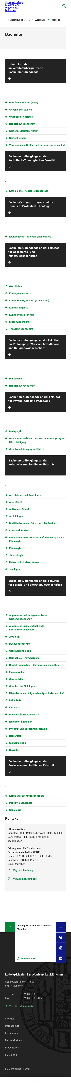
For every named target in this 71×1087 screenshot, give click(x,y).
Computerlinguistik (20, 650)
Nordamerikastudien (20, 721)
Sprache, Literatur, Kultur (23, 130)
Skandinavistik (17, 742)
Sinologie (14, 569)
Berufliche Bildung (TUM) (23, 102)
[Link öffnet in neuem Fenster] (35, 942)
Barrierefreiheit (13, 1040)
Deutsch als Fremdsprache (24, 657)
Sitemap (10, 1018)
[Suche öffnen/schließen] (64, 6)
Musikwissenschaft (20, 321)
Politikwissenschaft (20, 802)
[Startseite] (10, 927)
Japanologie (16, 555)
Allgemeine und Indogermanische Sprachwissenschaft (28, 617)
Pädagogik (15, 431)
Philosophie (16, 378)
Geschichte (15, 286)
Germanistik (16, 679)
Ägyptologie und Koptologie (25, 495)
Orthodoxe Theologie (21, 116)
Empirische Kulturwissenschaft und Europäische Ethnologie (36, 539)
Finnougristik (16, 672)
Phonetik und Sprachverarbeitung (28, 728)
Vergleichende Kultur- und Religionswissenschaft (37, 145)
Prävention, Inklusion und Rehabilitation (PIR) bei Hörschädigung (37, 440)
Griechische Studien (20, 109)
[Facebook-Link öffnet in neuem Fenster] (61, 927)
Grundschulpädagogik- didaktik (27, 449)
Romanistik (15, 735)
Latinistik (14, 707)
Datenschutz (12, 1025)
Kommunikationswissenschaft (26, 795)
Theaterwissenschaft (21, 328)
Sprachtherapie (17, 138)
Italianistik (15, 700)
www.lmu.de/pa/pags (25, 878)
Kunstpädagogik (18, 307)
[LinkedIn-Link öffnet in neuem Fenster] (61, 958)
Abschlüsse (40, 20)
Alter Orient (15, 502)
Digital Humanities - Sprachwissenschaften (34, 665)
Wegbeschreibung (23, 870)
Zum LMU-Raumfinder (21, 1006)
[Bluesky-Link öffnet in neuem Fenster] (61, 938)
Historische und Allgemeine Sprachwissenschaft (37, 693)
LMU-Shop (11, 1054)
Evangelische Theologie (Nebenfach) (30, 236)
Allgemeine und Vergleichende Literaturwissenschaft (26, 628)
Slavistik (14, 750)
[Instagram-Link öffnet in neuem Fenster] (61, 948)
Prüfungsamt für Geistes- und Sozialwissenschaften (19, 20)
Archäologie (16, 516)
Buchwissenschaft (19, 643)
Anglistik (14, 636)
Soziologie (15, 809)
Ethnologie (15, 548)
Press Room (12, 1047)
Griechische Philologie (22, 686)
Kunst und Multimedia (21, 314)
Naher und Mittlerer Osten (24, 562)
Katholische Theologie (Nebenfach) (29, 190)
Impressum (11, 1033)
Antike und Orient (19, 509)
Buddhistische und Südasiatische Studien (32, 523)
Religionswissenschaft (22, 123)
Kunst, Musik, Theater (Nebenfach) (29, 300)
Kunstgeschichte (19, 293)
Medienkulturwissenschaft (24, 714)
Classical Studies (19, 530)
